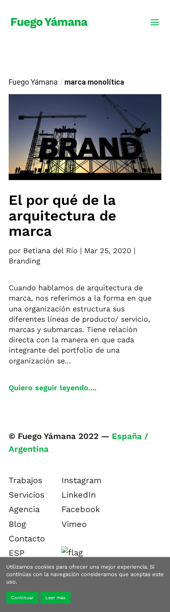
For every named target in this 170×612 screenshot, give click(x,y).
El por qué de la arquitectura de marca (62, 215)
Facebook (80, 509)
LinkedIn (78, 495)
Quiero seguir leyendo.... (53, 387)
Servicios (27, 495)
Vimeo (74, 524)
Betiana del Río (50, 250)
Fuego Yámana (33, 82)
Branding (24, 260)
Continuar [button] (22, 597)
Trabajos (25, 480)
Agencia (24, 509)
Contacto (27, 538)
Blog (17, 524)
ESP (16, 553)
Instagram (81, 480)
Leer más (55, 597)
